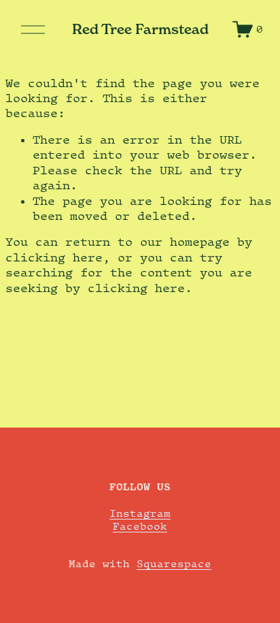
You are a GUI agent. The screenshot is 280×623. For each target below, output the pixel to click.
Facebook (140, 526)
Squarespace (174, 563)
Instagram (140, 513)
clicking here (54, 257)
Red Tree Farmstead (140, 28)
